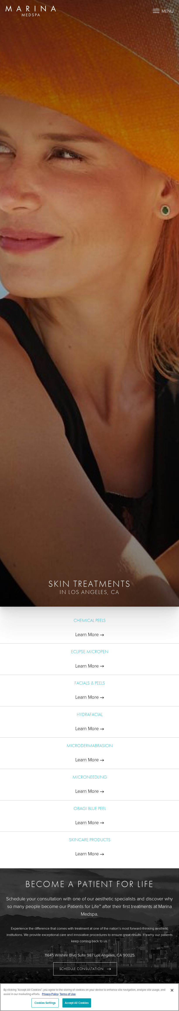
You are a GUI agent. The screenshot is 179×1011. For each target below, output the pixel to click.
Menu (168, 11)
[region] (89, 997)
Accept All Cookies (76, 1003)
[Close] (172, 990)
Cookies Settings (45, 1003)
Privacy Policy (50, 994)
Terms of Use (68, 994)
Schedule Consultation (81, 968)
